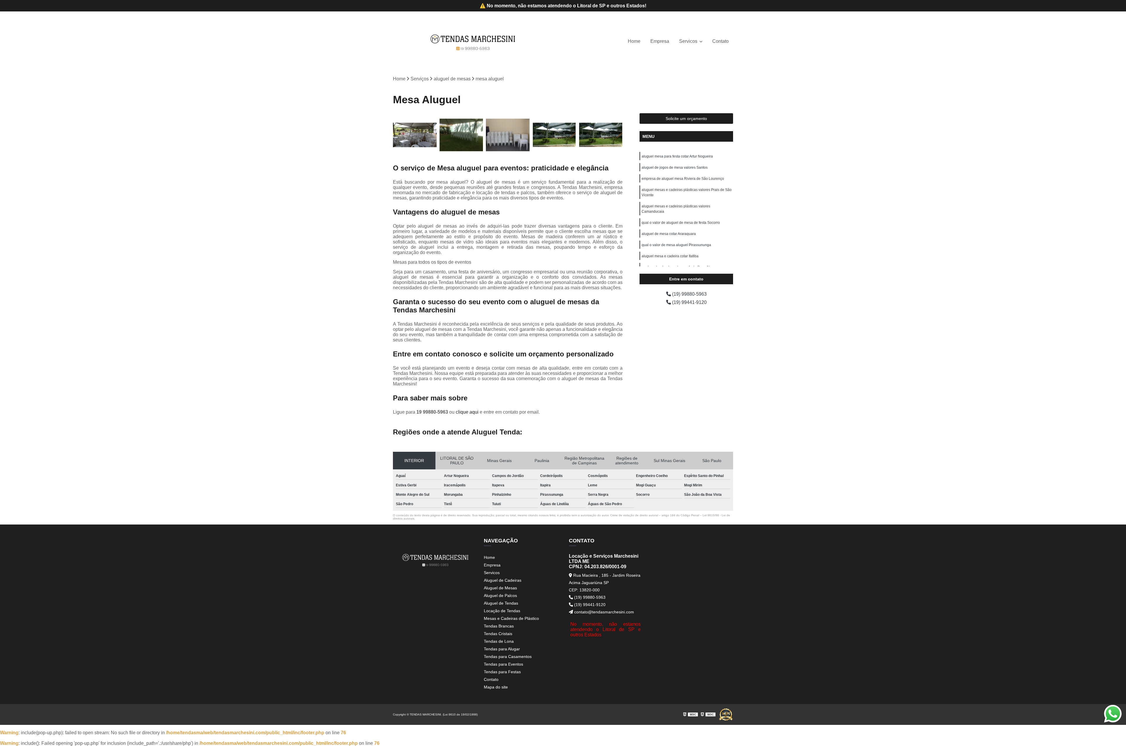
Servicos (688, 41)
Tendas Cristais (498, 633)
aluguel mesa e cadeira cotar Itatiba (670, 256)
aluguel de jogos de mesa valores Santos (675, 167)
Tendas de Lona (499, 641)
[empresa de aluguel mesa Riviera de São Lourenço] (508, 135)
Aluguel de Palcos (500, 595)
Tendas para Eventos (503, 664)
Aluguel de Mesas (500, 588)
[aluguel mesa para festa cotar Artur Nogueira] (415, 135)
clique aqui (467, 412)
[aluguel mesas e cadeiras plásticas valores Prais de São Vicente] (554, 135)
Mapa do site (496, 687)
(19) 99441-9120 (689, 302)
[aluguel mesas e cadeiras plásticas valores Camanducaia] (601, 135)
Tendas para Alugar (502, 649)
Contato (720, 41)
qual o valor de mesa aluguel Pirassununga (676, 245)
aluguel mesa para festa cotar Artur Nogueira (677, 156)
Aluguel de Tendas (501, 603)
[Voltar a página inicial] (473, 41)
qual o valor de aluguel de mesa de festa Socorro (681, 223)
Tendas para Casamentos (508, 656)
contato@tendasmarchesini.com (603, 612)
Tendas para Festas (502, 671)
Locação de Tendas (502, 610)
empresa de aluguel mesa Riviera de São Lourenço (683, 179)
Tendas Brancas (499, 626)
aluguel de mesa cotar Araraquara (669, 234)
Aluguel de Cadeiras (502, 580)
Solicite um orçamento (686, 118)
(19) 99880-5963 (689, 294)
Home (634, 41)
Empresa (659, 41)
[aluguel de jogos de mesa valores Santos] (461, 135)
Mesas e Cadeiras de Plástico (511, 618)
